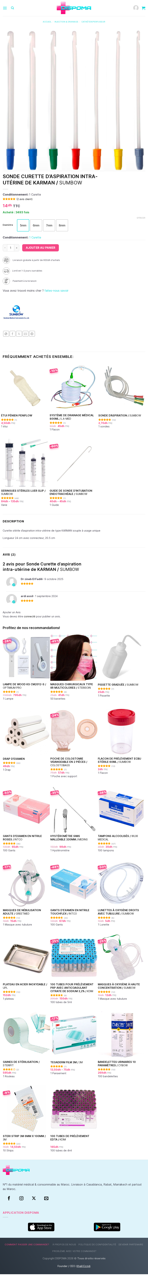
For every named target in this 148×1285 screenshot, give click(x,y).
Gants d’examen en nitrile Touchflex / (69, 912)
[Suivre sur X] (34, 1198)
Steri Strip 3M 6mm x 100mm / (24, 1138)
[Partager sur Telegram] (32, 334)
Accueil (47, 21)
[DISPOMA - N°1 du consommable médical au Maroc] (74, 8)
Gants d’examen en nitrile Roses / (22, 837)
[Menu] (5, 8)
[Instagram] (21, 1198)
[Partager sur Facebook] (13, 334)
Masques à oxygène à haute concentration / (119, 986)
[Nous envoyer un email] (46, 1198)
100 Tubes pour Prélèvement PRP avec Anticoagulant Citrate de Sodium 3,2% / (71, 987)
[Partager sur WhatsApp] (6, 334)
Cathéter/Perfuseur (93, 21)
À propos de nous (64, 1244)
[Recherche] (12, 7)
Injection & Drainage (66, 21)
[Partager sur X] (19, 334)
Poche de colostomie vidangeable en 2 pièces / (68, 762)
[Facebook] (9, 1198)
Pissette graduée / (118, 684)
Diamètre (8, 225)
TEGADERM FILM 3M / (66, 1062)
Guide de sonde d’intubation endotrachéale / (71, 492)
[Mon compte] (136, 8)
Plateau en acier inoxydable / (25, 986)
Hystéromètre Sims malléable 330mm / (69, 837)
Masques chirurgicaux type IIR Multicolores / (71, 686)
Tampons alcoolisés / (118, 837)
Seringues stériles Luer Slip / (23, 492)
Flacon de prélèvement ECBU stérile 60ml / (119, 760)
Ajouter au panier (40, 247)
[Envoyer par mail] (26, 334)
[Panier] (143, 8)
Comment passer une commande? (27, 1244)
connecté (29, 616)
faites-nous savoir (56, 290)
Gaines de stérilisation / (21, 1063)
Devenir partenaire (131, 1244)
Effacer (141, 218)
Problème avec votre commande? (74, 1251)
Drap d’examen (14, 758)
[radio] (23, 225)
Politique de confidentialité (97, 1244)
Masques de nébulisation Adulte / (22, 912)
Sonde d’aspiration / (119, 415)
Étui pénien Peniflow (16, 415)
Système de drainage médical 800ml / (72, 417)
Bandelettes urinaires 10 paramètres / (117, 1063)
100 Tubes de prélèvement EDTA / (69, 1138)
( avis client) (24, 199)
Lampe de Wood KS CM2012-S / (24, 686)
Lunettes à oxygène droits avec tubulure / (118, 912)
